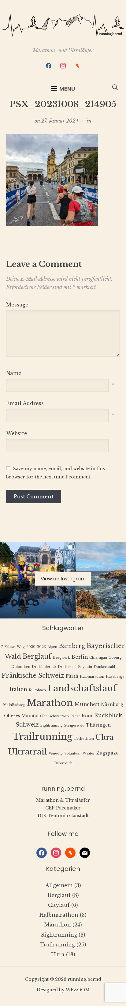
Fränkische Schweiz (33, 675)
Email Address (25, 403)
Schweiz (27, 724)
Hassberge (115, 677)
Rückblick (108, 715)
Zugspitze (107, 753)
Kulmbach (37, 690)
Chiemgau (98, 658)
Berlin (79, 657)
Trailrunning (42, 736)
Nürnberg (112, 704)
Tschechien (84, 739)
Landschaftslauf (82, 688)
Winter (89, 753)
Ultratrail (27, 752)
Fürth (72, 676)
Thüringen (98, 725)
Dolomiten (20, 667)
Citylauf (59, 905)
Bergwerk (61, 658)
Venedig (56, 753)
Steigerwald (74, 725)
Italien (18, 689)
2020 (30, 647)
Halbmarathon (92, 677)
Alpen (52, 647)
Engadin (85, 667)
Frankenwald (104, 667)
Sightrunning (51, 725)
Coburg (115, 658)
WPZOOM (78, 989)
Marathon (50, 702)
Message (17, 305)
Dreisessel (67, 667)
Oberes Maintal (21, 716)
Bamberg (72, 646)
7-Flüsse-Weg (13, 647)
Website (16, 433)
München (87, 704)
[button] (63, 88)
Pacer (75, 716)
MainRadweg (14, 705)
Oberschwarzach (54, 716)
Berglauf (37, 656)
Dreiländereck (44, 667)
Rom (87, 716)
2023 (41, 647)
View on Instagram (63, 578)
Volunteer (72, 753)
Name (13, 373)
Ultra (104, 737)
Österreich (63, 763)
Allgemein (59, 885)
